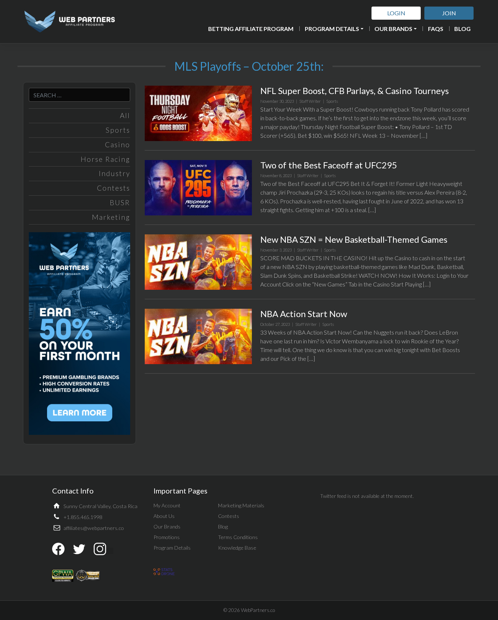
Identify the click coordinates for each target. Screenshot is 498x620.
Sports (118, 130)
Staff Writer (310, 101)
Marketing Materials (241, 505)
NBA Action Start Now (303, 313)
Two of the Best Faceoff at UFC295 (328, 165)
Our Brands (393, 28)
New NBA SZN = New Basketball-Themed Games (353, 239)
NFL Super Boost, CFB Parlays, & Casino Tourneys (354, 90)
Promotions (166, 537)
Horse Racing (105, 159)
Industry (114, 173)
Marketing (111, 217)
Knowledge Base (237, 548)
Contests (113, 188)
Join (449, 12)
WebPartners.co (258, 610)
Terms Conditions (238, 537)
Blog (462, 28)
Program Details (332, 28)
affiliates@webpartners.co (93, 528)
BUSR (120, 202)
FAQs (435, 28)
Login (396, 12)
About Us (164, 516)
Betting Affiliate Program (250, 28)
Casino (117, 144)
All (125, 115)
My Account (166, 505)
